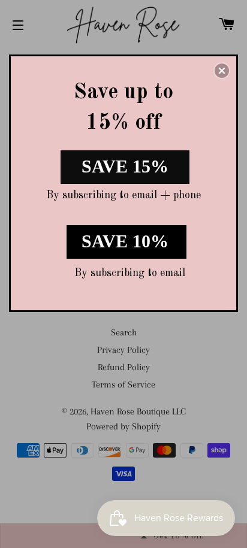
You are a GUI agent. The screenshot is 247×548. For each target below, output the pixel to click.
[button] (222, 70)
